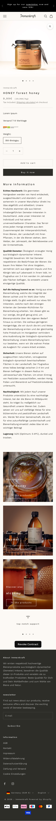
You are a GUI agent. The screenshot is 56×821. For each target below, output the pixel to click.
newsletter (32, 4)
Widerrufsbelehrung (13, 758)
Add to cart (28, 163)
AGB (5, 743)
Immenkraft (10, 88)
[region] (28, 622)
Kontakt (7, 748)
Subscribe (14, 726)
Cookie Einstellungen (14, 774)
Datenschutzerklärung (15, 763)
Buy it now (28, 172)
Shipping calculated (25, 102)
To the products (21, 495)
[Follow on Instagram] (12, 783)
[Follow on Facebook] (4, 783)
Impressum (9, 753)
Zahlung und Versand (14, 768)
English (42, 793)
